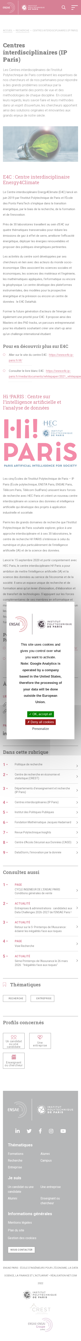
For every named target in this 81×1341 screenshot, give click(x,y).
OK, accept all (42, 714)
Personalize (40, 728)
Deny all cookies (42, 722)
